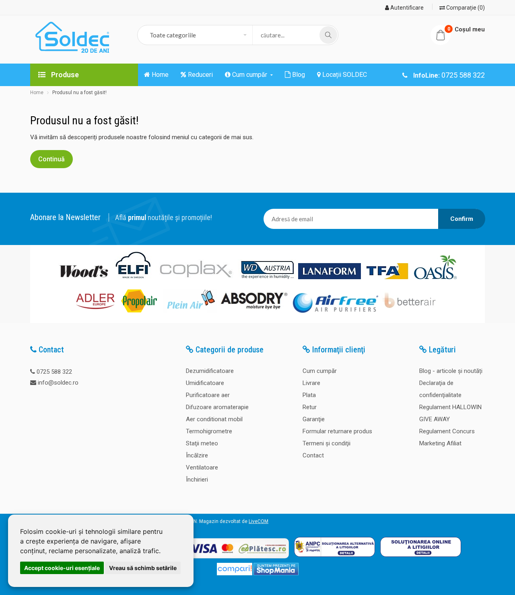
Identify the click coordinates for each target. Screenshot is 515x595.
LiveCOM (258, 521)
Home (36, 92)
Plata (309, 395)
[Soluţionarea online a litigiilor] (420, 559)
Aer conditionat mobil (214, 419)
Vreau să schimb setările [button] (143, 567)
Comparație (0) (465, 7)
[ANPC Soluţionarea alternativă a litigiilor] (334, 559)
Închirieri (197, 479)
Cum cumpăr (320, 371)
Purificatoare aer (208, 395)
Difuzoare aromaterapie (217, 407)
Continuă (51, 159)
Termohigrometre (209, 431)
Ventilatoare (202, 467)
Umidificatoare (205, 383)
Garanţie (314, 419)
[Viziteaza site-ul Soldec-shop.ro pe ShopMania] (276, 573)
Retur (310, 407)
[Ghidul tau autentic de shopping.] (234, 573)
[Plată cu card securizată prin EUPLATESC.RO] (229, 559)
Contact (313, 455)
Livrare (311, 383)
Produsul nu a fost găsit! (79, 92)
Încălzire (197, 455)
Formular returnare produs (337, 431)
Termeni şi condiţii (326, 443)
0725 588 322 (54, 371)
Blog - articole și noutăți (450, 371)
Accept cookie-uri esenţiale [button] (62, 567)
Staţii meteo (202, 443)
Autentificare (406, 7)
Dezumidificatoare (210, 371)
